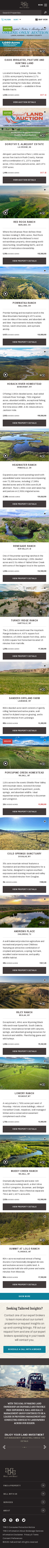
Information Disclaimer (13, 1535)
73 (40, 764)
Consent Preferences (12, 1538)
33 (40, 1003)
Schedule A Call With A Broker (24, 1349)
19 (40, 689)
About (6, 1510)
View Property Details (24, 261)
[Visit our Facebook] (17, 1520)
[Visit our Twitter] (23, 1520)
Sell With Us (10, 1494)
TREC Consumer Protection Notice (19, 1527)
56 (40, 375)
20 (40, 845)
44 (40, 923)
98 (40, 456)
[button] (17, 19)
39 (40, 51)
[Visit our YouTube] (4, 1520)
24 (40, 1084)
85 (40, 213)
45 (40, 612)
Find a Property (12, 1485)
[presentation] (6, 19)
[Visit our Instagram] (10, 1520)
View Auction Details (24, 102)
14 (40, 135)
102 (40, 537)
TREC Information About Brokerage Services (23, 1531)
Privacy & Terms (31, 1535)
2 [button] (24, 1447)
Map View (43, 19)
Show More (24, 1296)
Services (8, 1502)
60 (40, 1162)
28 (40, 1240)
